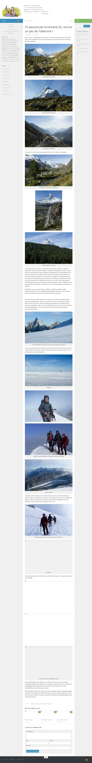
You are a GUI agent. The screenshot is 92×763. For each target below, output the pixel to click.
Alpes (26, 21)
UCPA (16, 59)
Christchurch (6, 46)
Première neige (29, 719)
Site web (28, 745)
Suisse (30, 21)
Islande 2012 (6, 81)
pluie (16, 53)
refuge (8, 57)
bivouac (37, 703)
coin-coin (16, 46)
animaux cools (6, 41)
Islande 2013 (6, 75)
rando (51, 703)
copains (41, 703)
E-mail (51, 740)
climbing (12, 46)
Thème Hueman (21, 759)
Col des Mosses (84, 48)
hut (19, 50)
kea (14, 51)
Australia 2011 (6, 84)
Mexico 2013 (6, 72)
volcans (10, 61)
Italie (10, 51)
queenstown (10, 55)
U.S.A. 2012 (6, 78)
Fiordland (18, 48)
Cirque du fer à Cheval (62, 719)
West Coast (15, 61)
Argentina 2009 (6, 87)
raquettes (4, 57)
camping (13, 44)
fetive (79, 43)
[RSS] (18, 21)
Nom (27, 740)
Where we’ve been (7, 94)
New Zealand (6, 68)
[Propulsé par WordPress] (12, 759)
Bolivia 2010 (6, 91)
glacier (45, 703)
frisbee (4, 50)
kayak (12, 51)
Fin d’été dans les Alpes (46, 719)
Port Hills (4, 55)
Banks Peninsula (11, 42)
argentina (15, 41)
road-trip (12, 57)
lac (47, 703)
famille (13, 48)
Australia (4, 42)
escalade (9, 48)
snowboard (10, 59)
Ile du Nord (5, 52)
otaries (6, 53)
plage (10, 53)
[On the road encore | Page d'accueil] (11, 11)
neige (3, 53)
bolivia (8, 44)
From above (9, 50)
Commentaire (30, 731)
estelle (29, 34)
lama (18, 51)
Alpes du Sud (6, 39)
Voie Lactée (5, 61)
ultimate (18, 59)
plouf (13, 53)
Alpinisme (33, 703)
